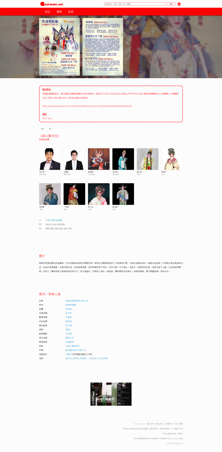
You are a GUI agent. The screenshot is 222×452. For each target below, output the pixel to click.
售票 (70, 12)
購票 (59, 12)
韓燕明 (90, 172)
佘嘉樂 (66, 172)
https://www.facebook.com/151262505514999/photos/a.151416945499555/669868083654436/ (87, 106)
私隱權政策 (168, 424)
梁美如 (69, 308)
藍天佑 (139, 172)
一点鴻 (90, 358)
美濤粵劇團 (44, 139)
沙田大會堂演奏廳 (53, 220)
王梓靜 (69, 333)
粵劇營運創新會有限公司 (77, 300)
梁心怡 (90, 207)
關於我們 (150, 424)
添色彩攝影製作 (73, 345)
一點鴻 (66, 207)
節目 (47, 12)
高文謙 (115, 172)
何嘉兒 (69, 354)
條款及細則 (179, 424)
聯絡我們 (159, 424)
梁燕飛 (163, 172)
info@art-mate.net (172, 438)
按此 (181, 433)
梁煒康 (41, 207)
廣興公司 (70, 337)
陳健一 (69, 329)
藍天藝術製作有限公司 (76, 350)
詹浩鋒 (115, 207)
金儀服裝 (70, 341)
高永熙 (41, 172)
